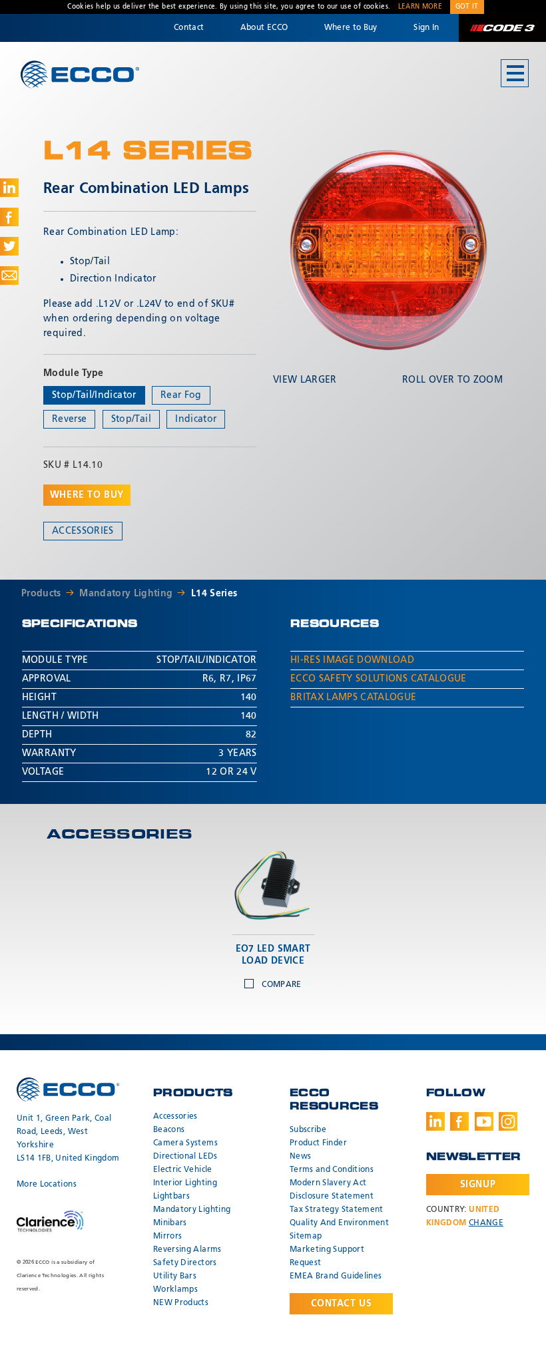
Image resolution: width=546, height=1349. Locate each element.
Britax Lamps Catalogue (353, 697)
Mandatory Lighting (125, 593)
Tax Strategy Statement (337, 1210)
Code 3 (502, 28)
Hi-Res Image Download (352, 660)
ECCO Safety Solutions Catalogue (378, 678)
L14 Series (214, 593)
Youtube (484, 1121)
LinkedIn (435, 1121)
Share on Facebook (9, 217)
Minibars (170, 1223)
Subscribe (308, 1130)
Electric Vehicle (182, 1170)
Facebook (459, 1121)
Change (486, 1223)
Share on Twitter (9, 246)
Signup (477, 1184)
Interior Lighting (185, 1183)
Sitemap (306, 1237)
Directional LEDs (185, 1157)
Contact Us (341, 1303)
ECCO (80, 74)
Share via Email (9, 275)
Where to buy (87, 495)
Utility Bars (174, 1276)
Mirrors (167, 1237)
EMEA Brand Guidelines (336, 1276)
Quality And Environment (339, 1223)
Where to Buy (351, 28)
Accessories (83, 531)
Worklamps (175, 1290)
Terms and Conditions (332, 1170)
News (300, 1157)
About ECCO (264, 28)
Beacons (168, 1130)
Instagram (508, 1121)
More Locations (47, 1185)
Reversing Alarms (187, 1250)
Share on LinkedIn (9, 187)
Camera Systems (185, 1143)
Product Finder (318, 1143)
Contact (189, 28)
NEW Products (180, 1303)
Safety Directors (185, 1263)
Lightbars (171, 1197)
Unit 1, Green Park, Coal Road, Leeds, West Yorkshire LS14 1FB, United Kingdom (68, 1139)
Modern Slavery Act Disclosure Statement (332, 1190)
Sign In (426, 28)
